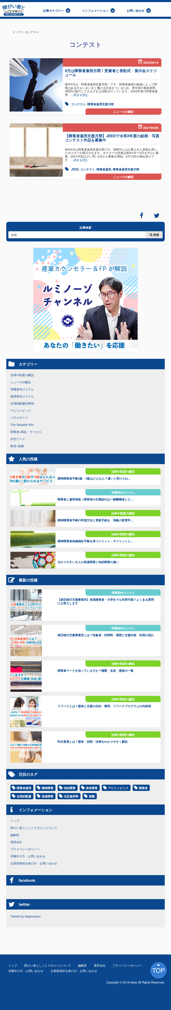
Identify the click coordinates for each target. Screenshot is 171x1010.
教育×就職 (17, 446)
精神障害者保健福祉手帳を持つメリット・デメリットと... (95, 541)
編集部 (14, 835)
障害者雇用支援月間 (100, 104)
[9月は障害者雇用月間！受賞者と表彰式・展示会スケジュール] (36, 85)
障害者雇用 (104, 169)
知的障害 (69, 788)
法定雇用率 (71, 796)
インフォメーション (95, 10)
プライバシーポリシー (25, 849)
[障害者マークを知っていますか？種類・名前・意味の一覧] (32, 676)
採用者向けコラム (22, 396)
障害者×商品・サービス (25, 432)
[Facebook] (141, 215)
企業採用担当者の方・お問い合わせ (33, 863)
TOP (158, 970)
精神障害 (47, 788)
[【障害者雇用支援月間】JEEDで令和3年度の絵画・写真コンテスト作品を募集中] (36, 150)
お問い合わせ (135, 10)
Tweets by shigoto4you (25, 916)
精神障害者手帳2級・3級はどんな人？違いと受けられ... (94, 478)
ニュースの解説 (123, 111)
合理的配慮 (24, 796)
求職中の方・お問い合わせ (27, 856)
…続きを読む (78, 95)
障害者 (143, 788)
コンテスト (78, 104)
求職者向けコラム (22, 389)
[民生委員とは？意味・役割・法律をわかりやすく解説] (32, 747)
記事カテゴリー (53, 10)
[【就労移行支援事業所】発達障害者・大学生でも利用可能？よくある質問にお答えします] (32, 605)
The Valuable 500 (22, 425)
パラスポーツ (19, 417)
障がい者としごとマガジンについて (33, 828)
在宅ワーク (17, 439)
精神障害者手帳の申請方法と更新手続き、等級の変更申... (95, 520)
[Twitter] (157, 215)
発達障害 (47, 796)
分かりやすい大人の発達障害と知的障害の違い (88, 562)
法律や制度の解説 (22, 375)
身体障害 (92, 788)
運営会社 (16, 842)
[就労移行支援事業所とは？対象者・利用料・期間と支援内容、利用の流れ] (32, 640)
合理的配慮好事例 (22, 403)
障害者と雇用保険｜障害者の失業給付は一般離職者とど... (95, 499)
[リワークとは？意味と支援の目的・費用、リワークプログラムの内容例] (32, 711)
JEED (75, 169)
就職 (92, 796)
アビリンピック (20, 410)
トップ (14, 820)
